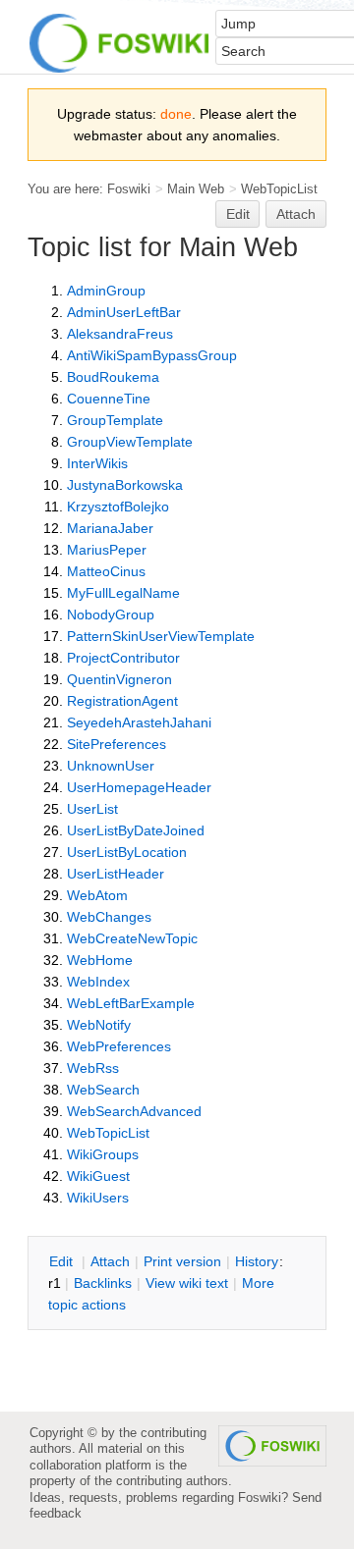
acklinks (103, 1283)
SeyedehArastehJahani (139, 722)
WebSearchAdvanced (134, 1111)
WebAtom (97, 895)
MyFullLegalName (123, 593)
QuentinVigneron (119, 679)
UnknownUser (110, 766)
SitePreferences (116, 744)
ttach (110, 1261)
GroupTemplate (115, 420)
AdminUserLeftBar (124, 312)
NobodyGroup (110, 614)
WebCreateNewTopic (132, 938)
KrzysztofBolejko (118, 506)
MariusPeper (107, 550)
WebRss (93, 1068)
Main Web (195, 189)
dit (63, 1261)
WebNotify (99, 1025)
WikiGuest (98, 1176)
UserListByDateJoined (136, 830)
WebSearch (103, 1089)
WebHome (100, 960)
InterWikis (97, 463)
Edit (238, 214)
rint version (182, 1261)
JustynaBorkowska (125, 485)
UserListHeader (115, 873)
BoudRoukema (113, 377)
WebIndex (98, 981)
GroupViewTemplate (130, 442)
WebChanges (109, 917)
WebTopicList (279, 189)
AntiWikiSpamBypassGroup (152, 355)
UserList (92, 809)
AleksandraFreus (120, 334)
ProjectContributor (123, 658)
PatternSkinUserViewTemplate (161, 636)
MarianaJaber (110, 528)
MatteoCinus (106, 571)
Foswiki (128, 189)
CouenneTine (108, 398)
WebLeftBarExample (131, 1003)
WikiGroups (103, 1154)
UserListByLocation (127, 852)
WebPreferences (119, 1046)
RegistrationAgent (122, 701)
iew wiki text (187, 1283)
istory (256, 1261)
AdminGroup (106, 290)
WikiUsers (98, 1197)
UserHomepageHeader (139, 787)
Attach (296, 214)
